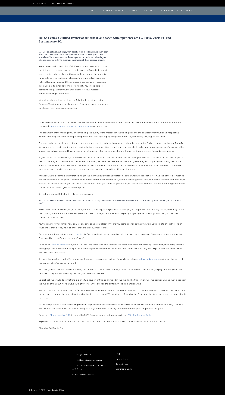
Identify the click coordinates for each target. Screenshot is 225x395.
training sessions (60, 244)
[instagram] (191, 3)
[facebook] (178, 3)
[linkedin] (195, 3)
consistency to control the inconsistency (71, 126)
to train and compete (149, 259)
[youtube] (187, 3)
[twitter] (182, 3)
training (79, 234)
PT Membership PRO (60, 315)
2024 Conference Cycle (139, 315)
